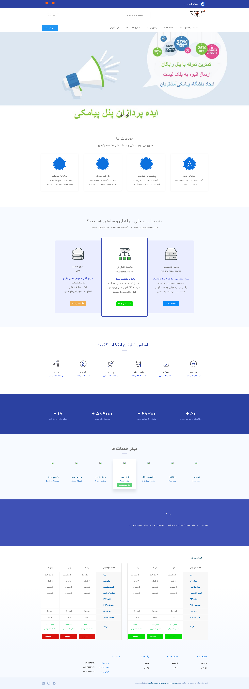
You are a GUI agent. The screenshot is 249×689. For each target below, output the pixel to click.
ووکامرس (204, 667)
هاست (147, 663)
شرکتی (175, 667)
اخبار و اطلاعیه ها (133, 27)
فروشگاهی (174, 663)
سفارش (172, 636)
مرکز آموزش (115, 27)
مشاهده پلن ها (171, 303)
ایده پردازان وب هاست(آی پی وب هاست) (162, 683)
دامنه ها (170, 27)
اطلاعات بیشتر (124, 485)
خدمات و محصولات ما (189, 27)
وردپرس (204, 663)
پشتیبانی (153, 27)
